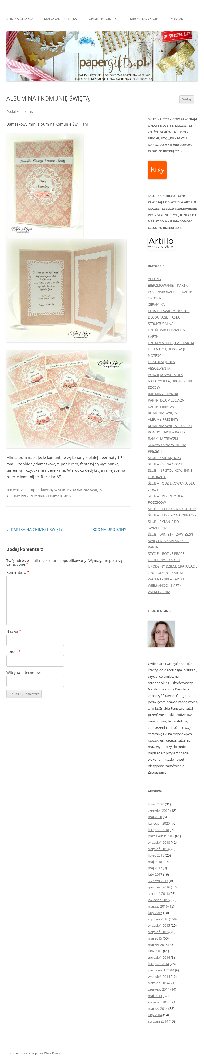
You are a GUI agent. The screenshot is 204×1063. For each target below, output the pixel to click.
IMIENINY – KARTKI (163, 393)
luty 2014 (155, 1014)
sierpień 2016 (158, 893)
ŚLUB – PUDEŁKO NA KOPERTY (172, 508)
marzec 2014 (158, 1008)
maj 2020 (155, 816)
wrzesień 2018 (159, 842)
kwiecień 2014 (159, 1002)
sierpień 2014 (158, 983)
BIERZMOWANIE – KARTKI (168, 285)
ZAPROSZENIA (159, 591)
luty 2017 (155, 874)
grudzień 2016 (159, 887)
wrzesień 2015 (159, 925)
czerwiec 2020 (158, 810)
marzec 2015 (158, 944)
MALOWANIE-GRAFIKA (60, 18)
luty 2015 (155, 951)
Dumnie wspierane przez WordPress (33, 1053)
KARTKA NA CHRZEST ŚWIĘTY (34, 529)
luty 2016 (155, 912)
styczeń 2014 (158, 1021)
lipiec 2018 (156, 855)
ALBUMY (64, 489)
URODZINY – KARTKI (164, 559)
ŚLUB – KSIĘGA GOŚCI (165, 464)
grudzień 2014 (159, 957)
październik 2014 (161, 970)
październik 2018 (161, 836)
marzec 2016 (158, 906)
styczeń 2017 (158, 880)
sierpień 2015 (158, 931)
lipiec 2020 (156, 804)
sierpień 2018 (158, 848)
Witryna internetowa (24, 672)
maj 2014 (155, 995)
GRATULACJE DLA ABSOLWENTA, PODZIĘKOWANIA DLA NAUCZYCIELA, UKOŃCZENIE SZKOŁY (170, 374)
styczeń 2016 (158, 919)
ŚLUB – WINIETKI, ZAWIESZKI (170, 534)
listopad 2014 (158, 963)
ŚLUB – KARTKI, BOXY (164, 457)
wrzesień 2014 (159, 976)
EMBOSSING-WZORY (143, 18)
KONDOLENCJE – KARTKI (167, 432)
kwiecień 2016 (159, 899)
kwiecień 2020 (159, 823)
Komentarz (17, 572)
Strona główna (19, 18)
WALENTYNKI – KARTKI (166, 579)
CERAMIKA (156, 304)
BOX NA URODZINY (111, 529)
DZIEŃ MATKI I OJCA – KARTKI (171, 342)
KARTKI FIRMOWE (162, 406)
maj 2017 (155, 868)
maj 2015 (155, 938)
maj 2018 (155, 861)
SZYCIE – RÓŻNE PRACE (166, 553)
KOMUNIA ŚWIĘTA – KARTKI (170, 425)
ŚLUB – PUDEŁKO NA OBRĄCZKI (173, 515)
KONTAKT (178, 18)
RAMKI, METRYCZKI (163, 438)
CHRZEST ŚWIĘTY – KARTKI (169, 310)
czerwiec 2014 (158, 989)
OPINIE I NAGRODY (103, 18)
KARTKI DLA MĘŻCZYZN (166, 400)
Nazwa (14, 631)
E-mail (13, 651)
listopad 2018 (158, 829)
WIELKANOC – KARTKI (165, 585)
